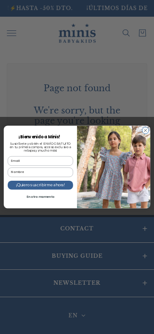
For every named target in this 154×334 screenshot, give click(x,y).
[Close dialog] (145, 130)
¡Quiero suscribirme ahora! (40, 185)
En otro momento (40, 196)
